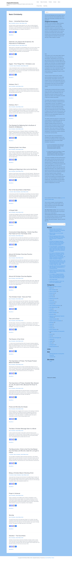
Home (38, 1)
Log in (51, 361)
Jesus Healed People (53, 279)
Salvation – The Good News (17, 535)
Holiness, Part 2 (13, 84)
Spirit (50, 335)
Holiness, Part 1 (13, 105)
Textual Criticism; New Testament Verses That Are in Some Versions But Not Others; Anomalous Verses (57, 271)
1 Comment (11, 65)
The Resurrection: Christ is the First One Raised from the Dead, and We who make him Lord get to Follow (24, 450)
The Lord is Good (14, 318)
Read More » (11, 35)
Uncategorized (52, 344)
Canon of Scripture (53, 291)
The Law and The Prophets (54, 337)
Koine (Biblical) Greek (53, 307)
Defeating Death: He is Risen (17, 147)
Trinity (51, 342)
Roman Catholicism (53, 329)
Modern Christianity (53, 312)
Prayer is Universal (14, 493)
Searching (45, 5)
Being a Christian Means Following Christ (21, 473)
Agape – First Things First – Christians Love (22, 64)
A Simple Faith (13, 210)
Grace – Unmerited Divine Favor (18, 21)
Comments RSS (52, 356)
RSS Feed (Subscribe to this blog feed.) (57, 353)
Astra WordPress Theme (49, 557)
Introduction (52, 303)
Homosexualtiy (52, 301)
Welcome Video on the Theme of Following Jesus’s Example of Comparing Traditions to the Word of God (57, 230)
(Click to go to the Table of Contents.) (54, 286)
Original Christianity (53, 318)
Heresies (51, 300)
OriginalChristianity (13, 3)
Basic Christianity (12, 23)
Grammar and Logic (53, 298)
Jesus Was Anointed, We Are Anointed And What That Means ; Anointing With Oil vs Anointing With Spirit (57, 267)
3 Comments (11, 474)
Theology (51, 339)
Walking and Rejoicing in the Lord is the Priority (23, 169)
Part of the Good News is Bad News (20, 190)
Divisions (51, 294)
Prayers (51, 324)
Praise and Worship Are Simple (18, 407)
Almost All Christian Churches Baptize (20, 276)
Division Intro (52, 293)
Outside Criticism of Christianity (55, 320)
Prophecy (51, 327)
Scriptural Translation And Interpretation (57, 331)
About (59, 1)
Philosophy (52, 322)
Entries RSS (52, 355)
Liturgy (51, 309)
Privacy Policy (39, 5)
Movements (52, 314)
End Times (51, 296)
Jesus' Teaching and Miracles (55, 305)
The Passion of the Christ (16, 339)
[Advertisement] (55, 46)
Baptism (51, 287)
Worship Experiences (53, 346)
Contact (54, 1)
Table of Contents (43, 1)
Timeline (50, 1)
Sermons (17, 23)
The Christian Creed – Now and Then (20, 297)
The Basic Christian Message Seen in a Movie (22, 428)
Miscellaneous (52, 310)
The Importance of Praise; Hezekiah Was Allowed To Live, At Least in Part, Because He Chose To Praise (24, 384)
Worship (11, 515)
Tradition (51, 341)
